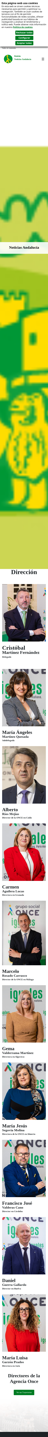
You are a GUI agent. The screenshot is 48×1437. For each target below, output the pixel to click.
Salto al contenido (9, 48)
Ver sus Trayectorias (24, 1392)
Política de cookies (23, 27)
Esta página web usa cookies (20, 3)
